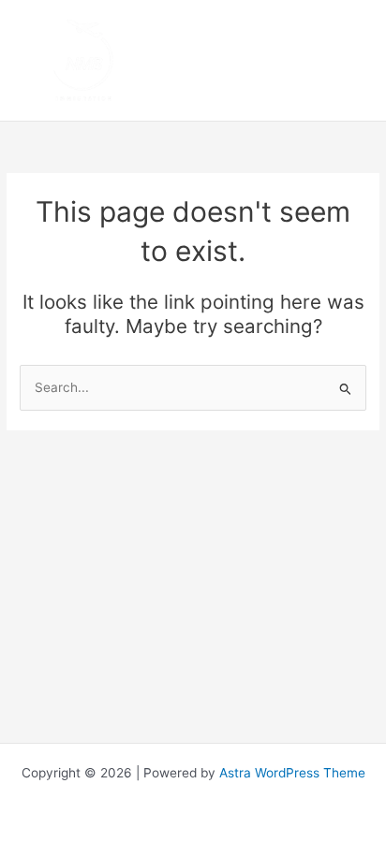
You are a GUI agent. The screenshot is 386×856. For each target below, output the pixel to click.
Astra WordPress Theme (292, 772)
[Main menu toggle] (349, 60)
